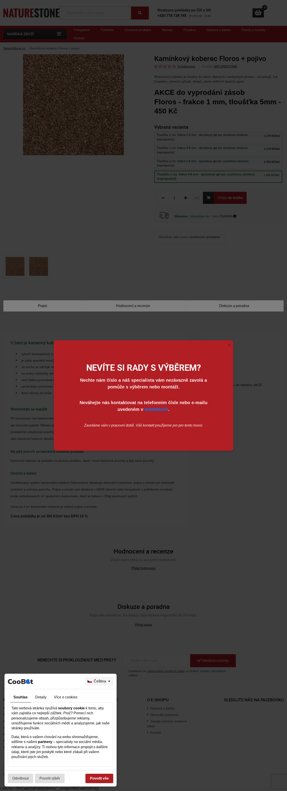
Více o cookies (65, 697)
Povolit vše (99, 778)
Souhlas (20, 697)
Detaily (40, 697)
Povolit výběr (49, 778)
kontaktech (156, 409)
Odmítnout (20, 778)
